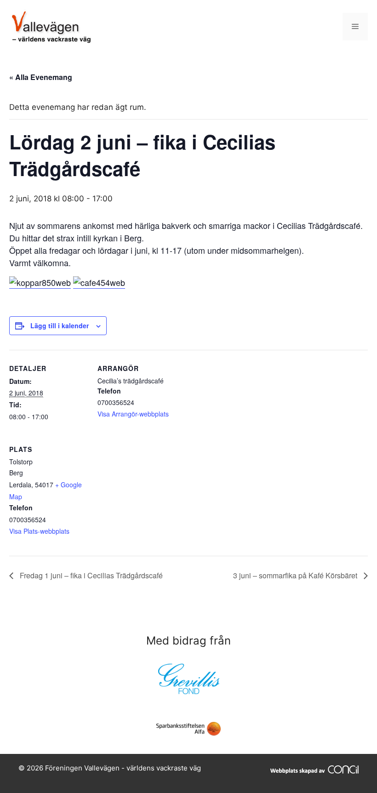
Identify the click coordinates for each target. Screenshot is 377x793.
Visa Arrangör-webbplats (133, 413)
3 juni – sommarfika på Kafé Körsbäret (296, 575)
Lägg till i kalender (59, 325)
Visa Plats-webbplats (39, 531)
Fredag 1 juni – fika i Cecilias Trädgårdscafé (90, 575)
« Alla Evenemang (40, 77)
